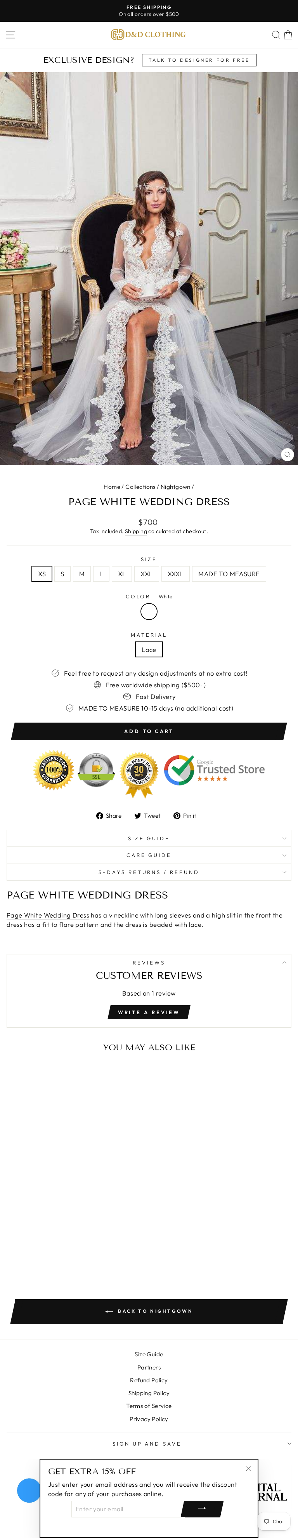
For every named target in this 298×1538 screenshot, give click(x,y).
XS (42, 574)
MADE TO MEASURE (229, 574)
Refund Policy (149, 1380)
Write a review (149, 1012)
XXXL (176, 574)
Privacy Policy (149, 1419)
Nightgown (176, 486)
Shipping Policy (149, 1393)
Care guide (149, 855)
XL (122, 574)
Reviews (149, 962)
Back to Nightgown (154, 1311)
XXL (146, 574)
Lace (149, 649)
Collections (140, 486)
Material (149, 635)
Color (149, 596)
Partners (149, 1367)
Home (112, 486)
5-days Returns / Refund (149, 872)
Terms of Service (149, 1405)
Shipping (136, 531)
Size (149, 559)
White (149, 611)
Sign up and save (147, 1444)
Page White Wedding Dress (48, 915)
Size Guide (149, 838)
